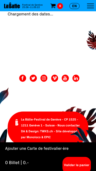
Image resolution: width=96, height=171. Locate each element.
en (74, 6)
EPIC (47, 137)
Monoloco (34, 137)
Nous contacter (69, 125)
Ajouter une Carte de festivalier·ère (37, 148)
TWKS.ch (46, 131)
